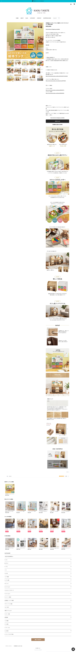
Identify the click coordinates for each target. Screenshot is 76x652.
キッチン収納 (7, 580)
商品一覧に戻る (38, 639)
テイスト (6, 559)
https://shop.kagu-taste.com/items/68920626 (55, 93)
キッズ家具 (6, 630)
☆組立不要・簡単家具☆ (9, 556)
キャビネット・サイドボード (9, 590)
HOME (17, 18)
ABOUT (22, 18)
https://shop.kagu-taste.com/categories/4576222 (56, 80)
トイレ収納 (6, 624)
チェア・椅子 (7, 607)
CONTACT (39, 18)
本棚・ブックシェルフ (8, 610)
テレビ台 (6, 573)
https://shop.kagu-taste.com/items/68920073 (55, 90)
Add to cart (57, 121)
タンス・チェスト (7, 586)
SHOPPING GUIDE (47, 18)
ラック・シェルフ (7, 593)
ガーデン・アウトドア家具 (9, 634)
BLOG (27, 18)
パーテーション (7, 627)
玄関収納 (6, 617)
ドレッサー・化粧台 (8, 597)
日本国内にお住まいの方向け (57, 124)
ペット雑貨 (6, 620)
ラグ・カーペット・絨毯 (8, 603)
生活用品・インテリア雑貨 (9, 600)
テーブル (6, 566)
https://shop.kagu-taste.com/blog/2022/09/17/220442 (57, 76)
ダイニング (6, 583)
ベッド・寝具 (7, 576)
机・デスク (6, 563)
